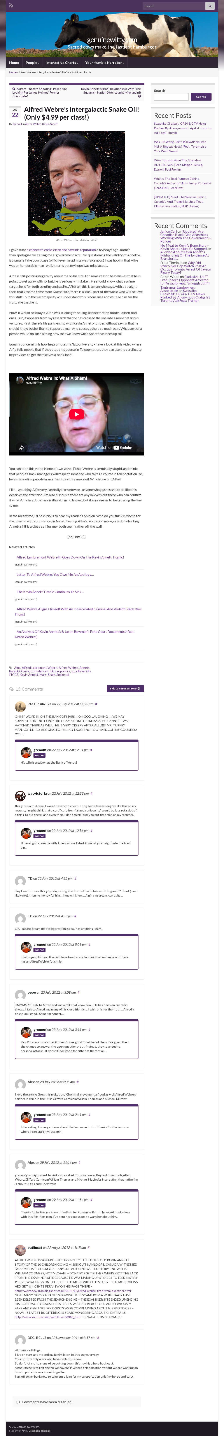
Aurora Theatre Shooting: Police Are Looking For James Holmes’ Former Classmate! (39, 92)
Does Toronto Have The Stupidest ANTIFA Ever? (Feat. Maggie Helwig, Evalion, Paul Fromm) (178, 164)
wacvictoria (37, 793)
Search (159, 90)
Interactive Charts (61, 62)
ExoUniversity (81, 671)
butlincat (35, 1247)
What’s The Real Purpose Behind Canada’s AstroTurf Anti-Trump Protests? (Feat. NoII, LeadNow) (182, 183)
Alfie (17, 668)
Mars (43, 675)
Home (14, 62)
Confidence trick (42, 671)
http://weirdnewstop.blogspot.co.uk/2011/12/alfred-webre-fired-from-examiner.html (73, 1291)
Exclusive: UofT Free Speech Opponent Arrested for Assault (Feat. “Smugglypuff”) (185, 279)
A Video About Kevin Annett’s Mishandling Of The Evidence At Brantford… (184, 255)
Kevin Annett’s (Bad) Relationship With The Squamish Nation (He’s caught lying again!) (111, 90)
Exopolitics (62, 671)
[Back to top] (214, 1426)
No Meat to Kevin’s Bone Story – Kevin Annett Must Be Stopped (184, 247)
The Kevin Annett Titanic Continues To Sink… (50, 592)
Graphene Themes (39, 1430)
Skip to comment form (124, 688)
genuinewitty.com (112, 39)
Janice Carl (168, 231)
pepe (32, 992)
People (32, 62)
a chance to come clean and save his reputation (61, 250)
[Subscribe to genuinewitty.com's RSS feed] (11, 5)
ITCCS (13, 675)
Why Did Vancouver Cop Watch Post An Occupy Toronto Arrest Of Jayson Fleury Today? (185, 267)
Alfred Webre (33, 124)
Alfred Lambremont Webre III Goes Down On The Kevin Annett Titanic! (70, 557)
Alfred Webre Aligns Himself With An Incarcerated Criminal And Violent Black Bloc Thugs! (78, 611)
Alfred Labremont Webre (39, 668)
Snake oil (62, 675)
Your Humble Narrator (103, 62)
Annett (84, 668)
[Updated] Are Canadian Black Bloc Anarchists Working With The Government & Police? (185, 236)
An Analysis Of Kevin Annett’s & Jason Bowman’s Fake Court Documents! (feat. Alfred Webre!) (74, 634)
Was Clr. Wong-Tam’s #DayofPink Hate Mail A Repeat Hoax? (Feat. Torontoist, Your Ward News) (180, 146)
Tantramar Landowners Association (177, 289)
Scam (51, 675)
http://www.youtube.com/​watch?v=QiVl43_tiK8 (47, 1317)
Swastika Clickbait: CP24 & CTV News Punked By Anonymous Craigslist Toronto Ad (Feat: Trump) (182, 128)
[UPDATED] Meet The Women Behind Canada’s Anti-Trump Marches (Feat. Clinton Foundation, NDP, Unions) (180, 201)
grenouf (17, 124)
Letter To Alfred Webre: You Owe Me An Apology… (55, 574)
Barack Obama (19, 671)
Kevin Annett (50, 124)
